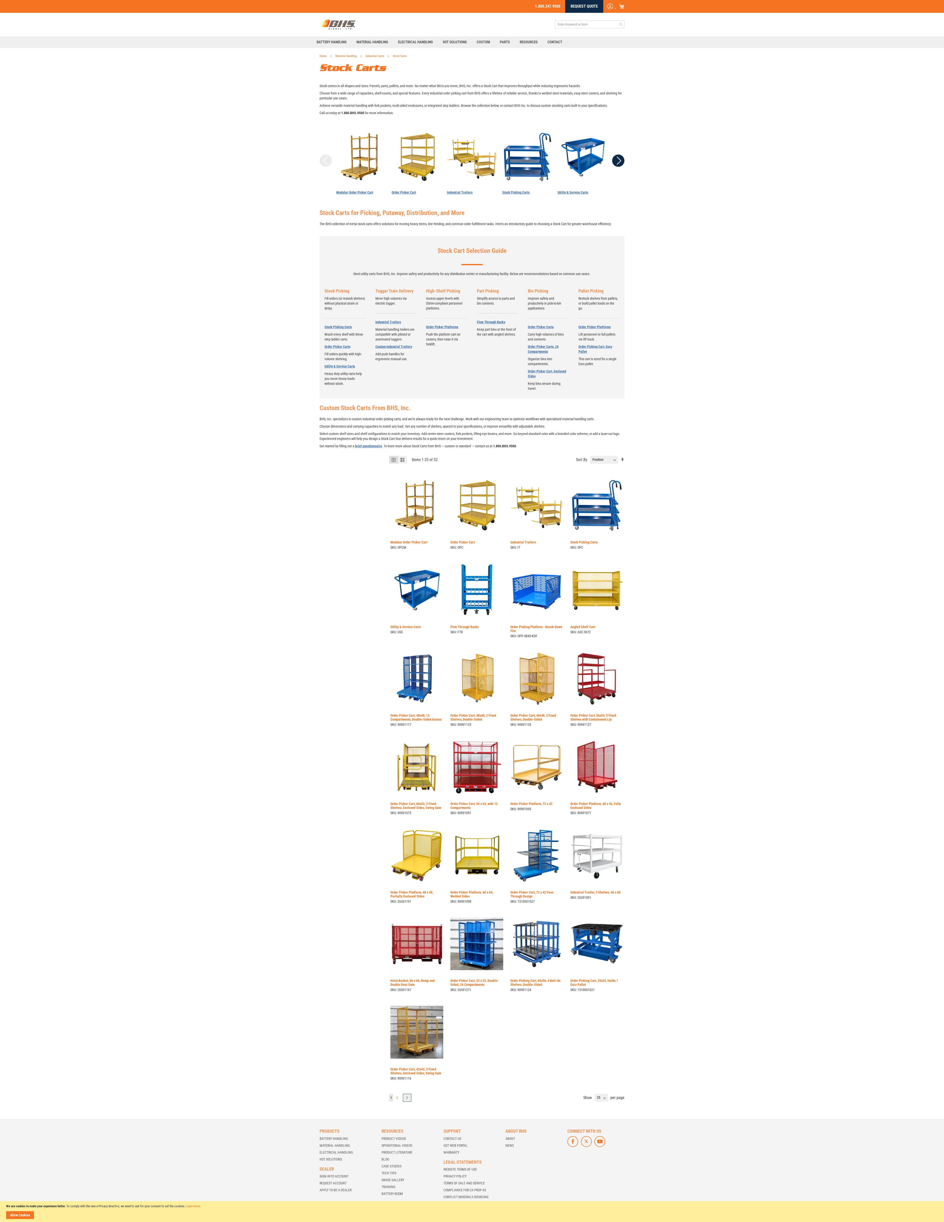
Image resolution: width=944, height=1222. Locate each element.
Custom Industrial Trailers (393, 347)
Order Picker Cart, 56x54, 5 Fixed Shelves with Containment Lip (593, 717)
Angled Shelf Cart (582, 627)
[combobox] (589, 24)
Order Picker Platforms (442, 327)
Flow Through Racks (491, 322)
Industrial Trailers (459, 192)
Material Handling (346, 56)
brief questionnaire (368, 446)
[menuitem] (334, 42)
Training (388, 1187)
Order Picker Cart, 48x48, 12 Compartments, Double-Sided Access (416, 717)
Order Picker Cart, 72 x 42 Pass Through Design (531, 894)
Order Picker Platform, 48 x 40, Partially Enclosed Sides (411, 894)
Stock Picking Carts (516, 192)
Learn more (193, 1206)
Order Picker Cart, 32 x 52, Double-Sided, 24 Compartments (474, 983)
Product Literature (397, 1152)
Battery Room (392, 1194)
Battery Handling (334, 1139)
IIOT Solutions (331, 1159)
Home (323, 56)
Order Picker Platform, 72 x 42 (531, 804)
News (509, 1145)
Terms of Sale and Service (464, 1183)
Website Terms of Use (460, 1169)
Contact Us (452, 1139)
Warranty (451, 1152)
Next (618, 161)
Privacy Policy (455, 1176)
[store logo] (338, 24)
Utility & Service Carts (573, 192)
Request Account (333, 1183)
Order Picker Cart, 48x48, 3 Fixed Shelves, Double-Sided (533, 717)
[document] (472, 1211)
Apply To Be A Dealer (336, 1190)
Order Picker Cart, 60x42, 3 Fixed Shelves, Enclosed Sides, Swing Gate (415, 806)
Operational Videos (397, 1145)
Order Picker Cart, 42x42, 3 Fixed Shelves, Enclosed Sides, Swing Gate (415, 1071)
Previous (326, 161)
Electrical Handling (336, 1152)
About (510, 1139)
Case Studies (391, 1166)
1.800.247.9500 (547, 6)
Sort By (581, 459)
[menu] (472, 42)
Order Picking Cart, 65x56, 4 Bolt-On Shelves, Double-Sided (535, 983)
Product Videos (394, 1139)
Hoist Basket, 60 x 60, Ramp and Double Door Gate (412, 983)
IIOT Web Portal (455, 1145)
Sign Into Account (334, 1176)
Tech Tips (389, 1173)
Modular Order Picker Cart (354, 192)
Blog (385, 1159)
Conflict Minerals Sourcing (465, 1197)
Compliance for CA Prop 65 (464, 1190)
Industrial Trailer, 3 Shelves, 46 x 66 (595, 892)
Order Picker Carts (337, 347)
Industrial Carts (375, 56)
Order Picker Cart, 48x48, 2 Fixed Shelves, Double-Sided (473, 717)
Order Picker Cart (404, 192)
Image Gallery (393, 1180)
